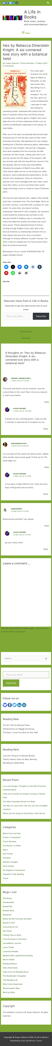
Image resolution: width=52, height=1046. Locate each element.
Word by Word (9, 992)
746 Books (7, 898)
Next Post (26, 338)
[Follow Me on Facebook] (7, 3)
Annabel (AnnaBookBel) (21, 378)
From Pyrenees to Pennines (15, 939)
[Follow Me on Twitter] (10, 3)
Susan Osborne (19, 408)
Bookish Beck (8, 910)
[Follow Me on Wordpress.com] (16, 3)
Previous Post (26, 332)
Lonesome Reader (10, 951)
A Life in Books (32, 14)
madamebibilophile (19, 443)
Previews (7, 858)
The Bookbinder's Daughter (14, 976)
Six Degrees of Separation (14, 870)
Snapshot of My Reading (13, 874)
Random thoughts (10, 862)
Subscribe (41, 316)
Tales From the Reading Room (16, 972)
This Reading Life (10, 980)
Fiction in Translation (12, 837)
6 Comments (8, 66)
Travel (5, 878)
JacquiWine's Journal (12, 943)
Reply (46, 402)
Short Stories (8, 866)
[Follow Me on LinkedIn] (13, 3)
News (5, 850)
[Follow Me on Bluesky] (4, 3)
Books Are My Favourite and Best (17, 919)
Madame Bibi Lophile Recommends (18, 956)
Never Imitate (9, 959)
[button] (48, 3)
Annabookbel (8, 902)
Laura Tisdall (8, 947)
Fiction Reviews (27, 63)
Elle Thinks (7, 931)
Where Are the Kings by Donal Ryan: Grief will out (24, 813)
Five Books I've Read (12, 846)
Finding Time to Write (12, 935)
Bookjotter (7, 915)
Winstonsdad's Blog (11, 988)
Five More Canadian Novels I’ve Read (19, 801)
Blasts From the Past (12, 833)
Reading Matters (10, 964)
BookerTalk (7, 906)
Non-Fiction (8, 854)
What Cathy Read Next (13, 984)
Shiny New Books (10, 968)
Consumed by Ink (10, 927)
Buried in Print (9, 923)
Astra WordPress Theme (31, 1041)
